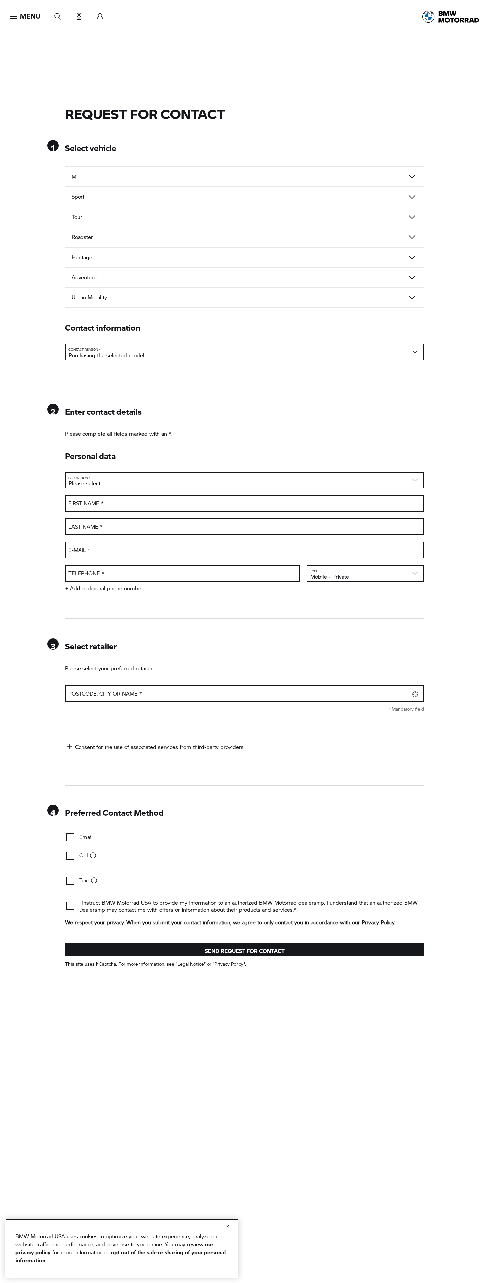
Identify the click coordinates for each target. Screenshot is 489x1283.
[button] (25, 16)
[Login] (100, 14)
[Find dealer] (79, 14)
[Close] (227, 1226)
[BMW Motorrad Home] (450, 17)
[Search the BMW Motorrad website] (58, 14)
